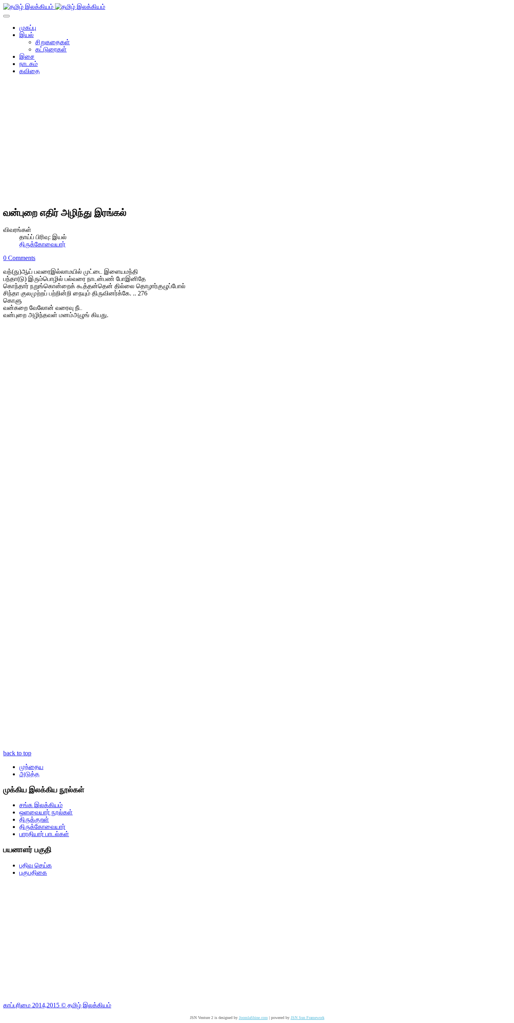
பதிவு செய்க (35, 865)
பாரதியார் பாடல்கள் (44, 833)
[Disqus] (257, 432)
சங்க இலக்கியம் (41, 805)
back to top (17, 753)
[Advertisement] (257, 143)
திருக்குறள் (34, 819)
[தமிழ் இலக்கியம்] (54, 6)
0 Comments (19, 257)
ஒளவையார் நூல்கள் (46, 812)
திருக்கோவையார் (42, 244)
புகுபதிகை (33, 872)
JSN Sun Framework (307, 1017)
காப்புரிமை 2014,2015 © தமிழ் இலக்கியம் (57, 1005)
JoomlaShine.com (253, 1017)
